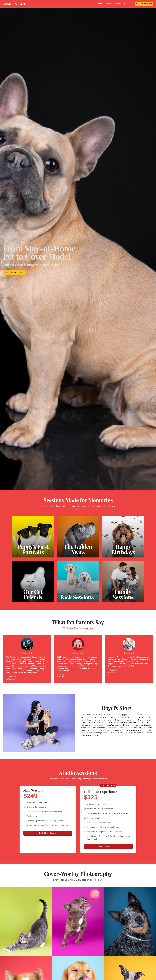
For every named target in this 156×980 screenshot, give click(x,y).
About (108, 4)
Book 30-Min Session (47, 833)
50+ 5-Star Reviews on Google (78, 628)
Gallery (117, 4)
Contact (127, 4)
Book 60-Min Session (108, 846)
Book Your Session (144, 4)
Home (99, 4)
